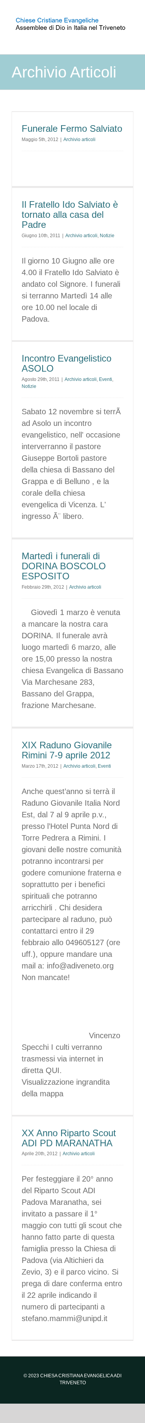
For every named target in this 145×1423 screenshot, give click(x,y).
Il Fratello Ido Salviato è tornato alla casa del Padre (70, 214)
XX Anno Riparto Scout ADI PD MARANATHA (69, 1138)
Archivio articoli (79, 139)
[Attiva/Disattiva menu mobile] (130, 37)
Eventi (105, 379)
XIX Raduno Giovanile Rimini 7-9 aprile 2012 (67, 750)
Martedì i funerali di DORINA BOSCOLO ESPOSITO (64, 566)
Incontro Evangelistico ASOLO (66, 363)
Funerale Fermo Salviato (72, 128)
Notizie (107, 235)
